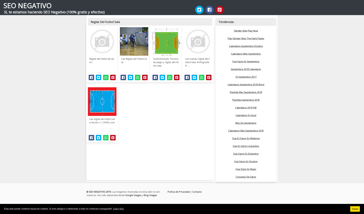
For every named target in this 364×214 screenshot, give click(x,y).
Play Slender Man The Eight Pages (246, 38)
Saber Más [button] (118, 209)
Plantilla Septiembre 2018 (245, 100)
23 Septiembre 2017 (246, 76)
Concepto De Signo (246, 176)
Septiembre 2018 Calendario (246, 69)
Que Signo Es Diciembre (246, 153)
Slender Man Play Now (246, 30)
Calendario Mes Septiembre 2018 (245, 130)
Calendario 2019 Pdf (246, 107)
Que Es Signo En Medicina (246, 138)
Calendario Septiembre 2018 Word (246, 84)
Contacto (197, 191)
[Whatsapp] (106, 77)
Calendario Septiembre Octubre (246, 46)
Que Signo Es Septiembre (245, 61)
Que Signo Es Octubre (246, 161)
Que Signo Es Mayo (246, 169)
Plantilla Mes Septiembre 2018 (246, 92)
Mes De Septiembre (245, 123)
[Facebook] (209, 10)
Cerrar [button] (355, 209)
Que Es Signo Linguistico (246, 146)
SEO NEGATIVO (27, 5)
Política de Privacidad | (179, 191)
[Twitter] (199, 10)
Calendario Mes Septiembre (246, 53)
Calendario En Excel (246, 115)
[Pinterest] (220, 10)
